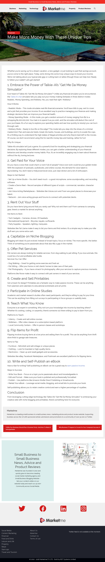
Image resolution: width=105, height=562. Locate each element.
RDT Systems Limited (68, 559)
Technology (33, 8)
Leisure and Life (8, 541)
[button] (94, 8)
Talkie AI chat (16, 97)
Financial (11, 33)
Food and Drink (8, 539)
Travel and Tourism (9, 552)
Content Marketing (9, 533)
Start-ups (5, 549)
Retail (4, 547)
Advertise (33, 533)
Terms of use (35, 539)
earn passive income (76, 366)
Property (72, 8)
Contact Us (34, 536)
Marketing (22, 8)
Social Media (6, 530)
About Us (33, 530)
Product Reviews (85, 8)
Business (13, 8)
